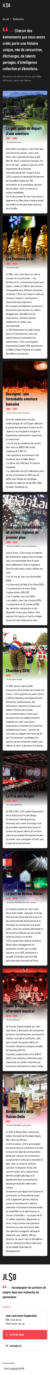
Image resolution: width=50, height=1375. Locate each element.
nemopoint (14, 1368)
